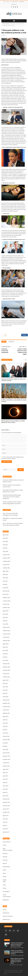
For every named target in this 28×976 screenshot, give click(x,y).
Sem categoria (6, 891)
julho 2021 (5, 719)
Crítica (4, 885)
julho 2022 (5, 683)
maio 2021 (5, 726)
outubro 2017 (6, 809)
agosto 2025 (5, 571)
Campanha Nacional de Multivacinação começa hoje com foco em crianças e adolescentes (12, 496)
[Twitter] (13, 7)
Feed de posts (6, 913)
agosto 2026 (5, 535)
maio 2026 (5, 544)
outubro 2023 (6, 637)
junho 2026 (5, 541)
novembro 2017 (6, 805)
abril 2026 (5, 548)
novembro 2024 (6, 601)
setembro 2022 (6, 677)
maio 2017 (5, 822)
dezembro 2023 (6, 630)
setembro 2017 (6, 812)
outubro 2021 (6, 710)
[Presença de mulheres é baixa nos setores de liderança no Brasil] (7, 944)
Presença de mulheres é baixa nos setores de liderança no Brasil (17, 944)
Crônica (4, 888)
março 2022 (5, 696)
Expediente (22, 1)
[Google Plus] (14, 930)
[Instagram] (17, 7)
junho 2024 (5, 614)
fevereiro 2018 (6, 799)
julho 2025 (5, 574)
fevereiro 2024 (6, 627)
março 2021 (5, 733)
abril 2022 (5, 693)
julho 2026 (5, 538)
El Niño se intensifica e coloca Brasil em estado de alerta (17, 952)
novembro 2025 (6, 561)
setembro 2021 (6, 713)
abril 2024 (5, 620)
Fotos (8, 1)
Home (5, 1)
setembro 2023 (6, 640)
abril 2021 (5, 729)
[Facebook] (11, 7)
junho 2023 (5, 650)
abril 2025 (5, 584)
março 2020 (5, 749)
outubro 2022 (6, 673)
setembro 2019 (6, 766)
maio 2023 (5, 653)
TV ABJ (4, 894)
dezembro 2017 (6, 802)
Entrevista (5, 860)
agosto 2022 (5, 680)
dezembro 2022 (6, 667)
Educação (5, 856)
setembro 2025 (6, 568)
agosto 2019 (5, 769)
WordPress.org (6, 919)
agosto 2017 (5, 815)
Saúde (4, 873)
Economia (5, 853)
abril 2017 (5, 825)
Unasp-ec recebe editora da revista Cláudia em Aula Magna (22, 351)
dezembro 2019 (6, 756)
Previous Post (6, 346)
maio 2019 (5, 779)
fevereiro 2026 (6, 554)
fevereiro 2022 (6, 700)
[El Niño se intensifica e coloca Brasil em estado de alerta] (7, 952)
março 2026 (5, 551)
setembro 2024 (6, 607)
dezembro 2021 (6, 703)
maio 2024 (5, 617)
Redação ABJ (5, 900)
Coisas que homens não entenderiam (4, 350)
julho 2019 (5, 772)
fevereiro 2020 (6, 752)
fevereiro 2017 (6, 832)
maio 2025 (5, 581)
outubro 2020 (6, 736)
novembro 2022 (6, 670)
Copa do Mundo (6, 841)
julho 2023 (5, 647)
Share (24, 335)
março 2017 (5, 828)
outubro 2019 (6, 762)
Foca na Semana (6, 896)
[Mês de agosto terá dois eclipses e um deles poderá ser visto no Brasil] (7, 960)
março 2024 (5, 624)
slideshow (11, 341)
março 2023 (5, 660)
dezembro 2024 (6, 597)
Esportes (5, 863)
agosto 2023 (5, 644)
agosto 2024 (5, 610)
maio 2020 (5, 743)
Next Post (22, 346)
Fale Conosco (14, 4)
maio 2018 (5, 789)
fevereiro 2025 (6, 591)
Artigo (4, 881)
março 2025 (5, 587)
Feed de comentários (8, 916)
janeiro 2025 (5, 594)
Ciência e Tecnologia (7, 850)
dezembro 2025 (6, 558)
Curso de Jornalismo (14, 1)
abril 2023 (5, 657)
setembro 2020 (6, 739)
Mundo (4, 876)
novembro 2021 (6, 706)
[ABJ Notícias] (14, 14)
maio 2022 (5, 690)
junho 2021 (5, 723)
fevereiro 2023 (6, 663)
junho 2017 (5, 819)
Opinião (4, 880)
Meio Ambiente (6, 866)
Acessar (4, 909)
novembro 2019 (6, 759)
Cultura (4, 845)
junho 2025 (5, 577)
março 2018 (5, 795)
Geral (7, 23)
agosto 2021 (5, 716)
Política (4, 870)
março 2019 (5, 786)
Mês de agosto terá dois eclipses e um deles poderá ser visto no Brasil (13, 421)
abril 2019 (5, 782)
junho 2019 (5, 776)
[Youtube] (15, 7)
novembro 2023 (6, 634)
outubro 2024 (6, 604)
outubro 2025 (6, 564)
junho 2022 (5, 686)
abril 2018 (5, 792)
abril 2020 (5, 746)
